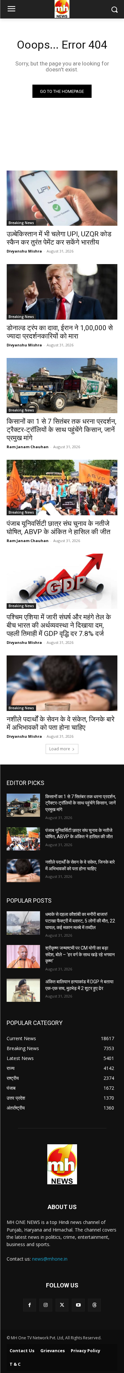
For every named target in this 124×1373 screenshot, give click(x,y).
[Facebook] (29, 1305)
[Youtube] (78, 1305)
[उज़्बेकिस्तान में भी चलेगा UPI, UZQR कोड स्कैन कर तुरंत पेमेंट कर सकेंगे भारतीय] (62, 198)
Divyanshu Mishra (24, 251)
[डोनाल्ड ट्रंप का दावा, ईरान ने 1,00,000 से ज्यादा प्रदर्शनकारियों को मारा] (62, 292)
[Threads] (94, 1305)
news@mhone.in (49, 1259)
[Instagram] (45, 1305)
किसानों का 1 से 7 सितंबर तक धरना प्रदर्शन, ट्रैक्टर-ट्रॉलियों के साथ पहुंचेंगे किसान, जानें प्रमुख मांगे (61, 429)
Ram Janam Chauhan (28, 446)
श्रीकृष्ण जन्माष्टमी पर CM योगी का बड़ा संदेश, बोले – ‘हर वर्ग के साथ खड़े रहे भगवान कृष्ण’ (80, 954)
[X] (62, 1305)
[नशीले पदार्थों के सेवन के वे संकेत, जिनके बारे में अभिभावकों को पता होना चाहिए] (62, 683)
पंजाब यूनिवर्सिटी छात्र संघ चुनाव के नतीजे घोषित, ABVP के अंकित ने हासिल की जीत (58, 528)
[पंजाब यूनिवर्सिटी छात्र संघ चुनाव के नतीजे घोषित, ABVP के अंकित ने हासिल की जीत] (62, 487)
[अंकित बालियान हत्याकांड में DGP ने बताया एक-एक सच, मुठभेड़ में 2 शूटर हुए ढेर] (23, 990)
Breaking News (21, 222)
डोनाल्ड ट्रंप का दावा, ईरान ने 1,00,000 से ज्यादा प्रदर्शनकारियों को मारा (60, 332)
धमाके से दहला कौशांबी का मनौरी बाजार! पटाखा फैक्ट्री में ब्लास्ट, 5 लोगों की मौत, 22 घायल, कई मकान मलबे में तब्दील (80, 921)
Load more (59, 749)
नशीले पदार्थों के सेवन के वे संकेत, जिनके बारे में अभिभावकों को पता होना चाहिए (60, 723)
